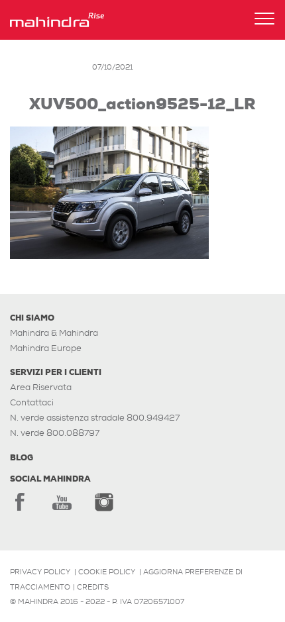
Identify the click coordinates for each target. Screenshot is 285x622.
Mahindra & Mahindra (54, 332)
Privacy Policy (40, 571)
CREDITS (93, 587)
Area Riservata (41, 387)
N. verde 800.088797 (54, 433)
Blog (21, 457)
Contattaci (32, 402)
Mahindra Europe (46, 348)
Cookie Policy (106, 571)
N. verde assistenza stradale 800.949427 (95, 417)
